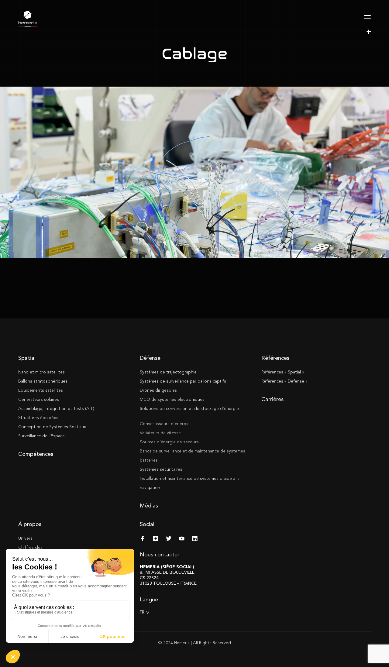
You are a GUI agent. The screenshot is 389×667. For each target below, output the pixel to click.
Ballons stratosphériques (42, 381)
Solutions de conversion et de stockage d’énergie (189, 408)
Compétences (35, 454)
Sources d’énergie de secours (169, 442)
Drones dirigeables (158, 390)
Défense (150, 358)
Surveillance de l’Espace (41, 435)
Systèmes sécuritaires (161, 469)
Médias (149, 505)
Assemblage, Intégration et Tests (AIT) (56, 408)
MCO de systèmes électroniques (172, 399)
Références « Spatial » (282, 372)
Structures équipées (38, 417)
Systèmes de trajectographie (168, 372)
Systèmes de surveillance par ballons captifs (183, 381)
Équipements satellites (40, 390)
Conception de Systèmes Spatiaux (52, 426)
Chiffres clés (30, 547)
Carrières (272, 399)
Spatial (27, 358)
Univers (25, 538)
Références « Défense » (284, 381)
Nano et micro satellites (41, 372)
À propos (29, 524)
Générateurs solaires (38, 399)
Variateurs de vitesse (160, 432)
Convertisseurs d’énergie (165, 423)
